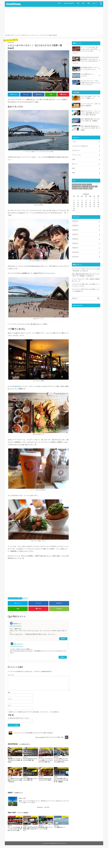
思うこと (95, 3)
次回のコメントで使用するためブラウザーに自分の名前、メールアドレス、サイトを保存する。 (34, 712)
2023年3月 (75, 221)
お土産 (84, 184)
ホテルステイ (76, 150)
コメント (11, 675)
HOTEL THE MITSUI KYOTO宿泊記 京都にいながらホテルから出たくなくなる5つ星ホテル (86, 60)
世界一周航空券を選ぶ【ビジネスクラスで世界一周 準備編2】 (90, 120)
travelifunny (13, 3)
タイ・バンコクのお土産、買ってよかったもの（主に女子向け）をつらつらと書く (86, 50)
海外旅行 (85, 188)
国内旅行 (91, 186)
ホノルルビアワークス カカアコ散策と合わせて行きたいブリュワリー (90, 82)
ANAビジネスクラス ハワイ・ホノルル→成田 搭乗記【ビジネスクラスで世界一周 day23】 (90, 112)
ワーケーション (76, 155)
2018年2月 (75, 243)
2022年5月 (75, 225)
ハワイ (74, 141)
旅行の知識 (74, 188)
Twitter (47, 807)
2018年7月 (75, 234)
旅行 (83, 3)
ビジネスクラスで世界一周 (16, 598)
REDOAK (17, 386)
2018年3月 (75, 239)
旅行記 (25, 598)
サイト (9, 705)
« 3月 (73, 210)
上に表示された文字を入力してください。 (19, 718)
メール (9, 699)
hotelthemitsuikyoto (76, 184)
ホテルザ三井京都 (76, 186)
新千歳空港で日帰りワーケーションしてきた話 (90, 68)
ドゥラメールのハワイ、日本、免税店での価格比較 (90, 104)
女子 (96, 186)
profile (59, 3)
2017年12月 (75, 252)
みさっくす (17, 644)
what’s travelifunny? (69, 3)
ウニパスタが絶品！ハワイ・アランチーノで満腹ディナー (90, 97)
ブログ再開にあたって (87, 75)
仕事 (78, 3)
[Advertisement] (54, 22)
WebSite (41, 807)
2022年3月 (75, 230)
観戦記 (90, 188)
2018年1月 (75, 247)
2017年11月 (75, 256)
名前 (9, 692)
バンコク (89, 184)
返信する (63, 638)
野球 (89, 3)
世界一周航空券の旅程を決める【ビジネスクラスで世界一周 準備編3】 (90, 128)
